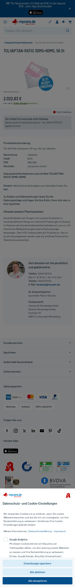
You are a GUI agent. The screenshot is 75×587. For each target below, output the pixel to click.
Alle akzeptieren (37, 580)
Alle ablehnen (37, 572)
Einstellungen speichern (37, 563)
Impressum (60, 531)
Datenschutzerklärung (40, 531)
